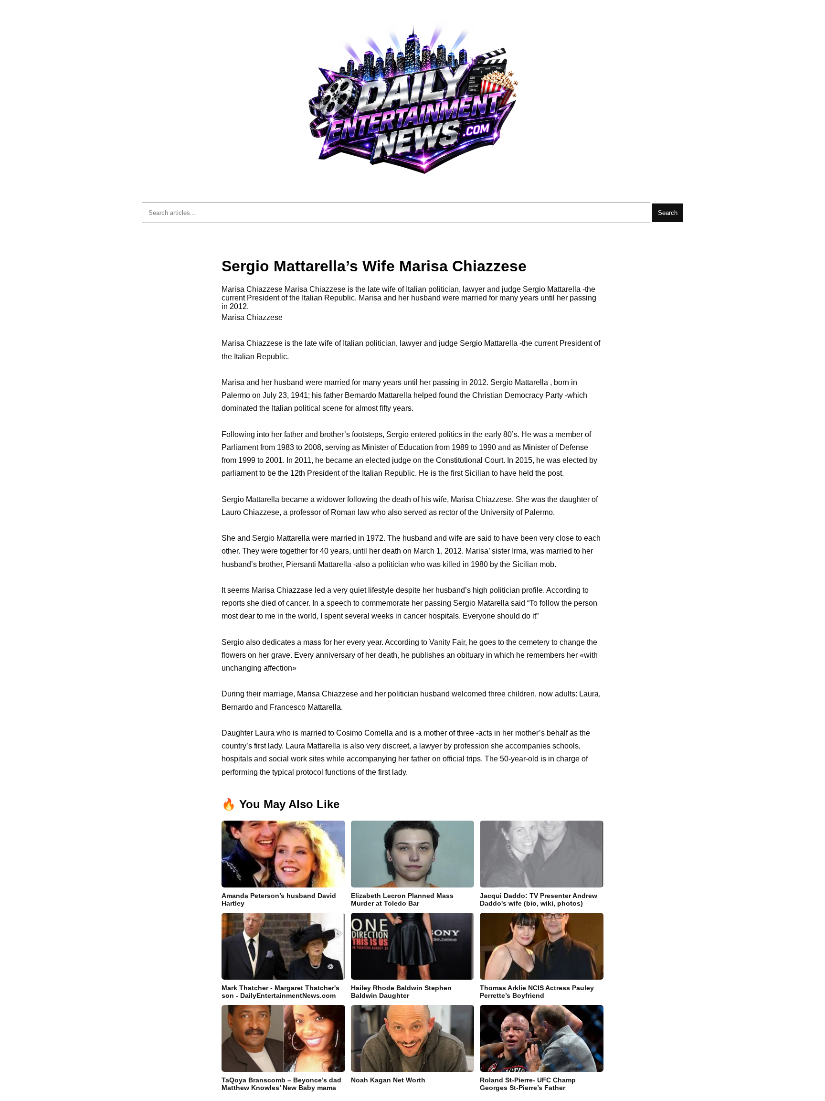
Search (667, 212)
